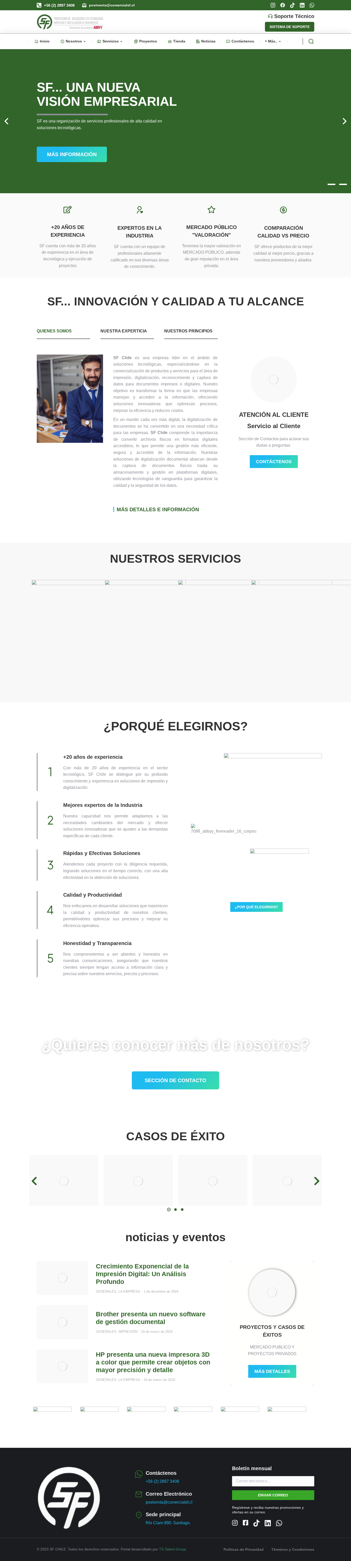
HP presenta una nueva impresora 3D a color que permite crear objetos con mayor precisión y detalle (153, 1362)
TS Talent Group (172, 1549)
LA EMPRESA (129, 1291)
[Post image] (63, 1181)
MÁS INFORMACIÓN (72, 154)
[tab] (63, 333)
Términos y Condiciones (292, 1549)
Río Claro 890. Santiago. (168, 1523)
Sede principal (163, 1514)
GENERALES (106, 1291)
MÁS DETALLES (272, 1371)
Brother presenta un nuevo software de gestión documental (151, 1317)
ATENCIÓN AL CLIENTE (274, 414)
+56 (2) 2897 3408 (59, 5)
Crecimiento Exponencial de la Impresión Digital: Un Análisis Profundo (142, 1274)
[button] (320, 184)
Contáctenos (161, 1473)
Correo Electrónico (169, 1494)
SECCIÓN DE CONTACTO (175, 1080)
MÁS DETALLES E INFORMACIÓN (158, 509)
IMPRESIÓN (127, 1332)
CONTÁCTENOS (274, 461)
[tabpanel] (127, 433)
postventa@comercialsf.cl (112, 5)
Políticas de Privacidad (244, 1549)
